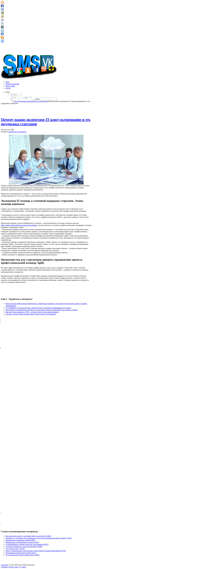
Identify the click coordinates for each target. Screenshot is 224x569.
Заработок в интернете (38, 101)
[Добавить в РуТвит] (2, 40)
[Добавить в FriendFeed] (2, 9)
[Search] (34, 99)
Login (26, 97)
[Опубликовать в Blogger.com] (2, 2)
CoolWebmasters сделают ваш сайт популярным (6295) (27, 544)
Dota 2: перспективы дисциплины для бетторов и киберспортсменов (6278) (36, 551)
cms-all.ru (4, 565)
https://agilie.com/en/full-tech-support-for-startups (19, 225)
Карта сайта (13, 567)
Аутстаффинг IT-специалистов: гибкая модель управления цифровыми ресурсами (38, 308)
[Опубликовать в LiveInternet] (2, 19)
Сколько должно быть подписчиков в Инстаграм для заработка (31, 314)
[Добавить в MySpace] (2, 33)
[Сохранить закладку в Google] (2, 12)
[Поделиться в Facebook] (2, 5)
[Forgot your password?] (30, 97)
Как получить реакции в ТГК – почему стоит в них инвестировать (32, 312)
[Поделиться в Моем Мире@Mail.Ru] (2, 26)
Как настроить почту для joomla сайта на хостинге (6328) (28, 536)
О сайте (23, 567)
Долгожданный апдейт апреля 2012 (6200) (22, 555)
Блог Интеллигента (21, 101)
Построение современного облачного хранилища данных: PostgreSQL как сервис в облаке (42, 310)
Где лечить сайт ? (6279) (15, 549)
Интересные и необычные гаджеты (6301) (22, 542)
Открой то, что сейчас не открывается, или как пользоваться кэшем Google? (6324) (39, 538)
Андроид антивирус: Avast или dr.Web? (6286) (24, 547)
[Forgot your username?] (11, 100)
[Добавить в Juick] (2, 16)
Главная (4, 567)
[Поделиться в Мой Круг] (2, 30)
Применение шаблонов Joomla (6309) (20, 540)
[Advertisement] (46, 109)
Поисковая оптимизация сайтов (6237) (21, 553)
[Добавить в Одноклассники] (2, 37)
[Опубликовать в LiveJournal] (2, 23)
